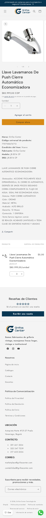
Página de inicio (12, 364)
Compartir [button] (8, 231)
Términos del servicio (17, 509)
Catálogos (9, 370)
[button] (5, 11)
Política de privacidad (18, 505)
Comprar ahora (23, 122)
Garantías (9, 382)
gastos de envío (9, 96)
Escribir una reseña (23, 313)
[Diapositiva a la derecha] (28, 67)
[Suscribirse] (38, 489)
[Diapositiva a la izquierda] (17, 67)
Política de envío (33, 509)
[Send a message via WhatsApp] (41, 513)
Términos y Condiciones (15, 415)
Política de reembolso (35, 505)
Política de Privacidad (14, 398)
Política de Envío (12, 410)
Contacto (9, 376)
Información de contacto (24, 512)
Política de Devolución (14, 404)
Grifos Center (21, 501)
